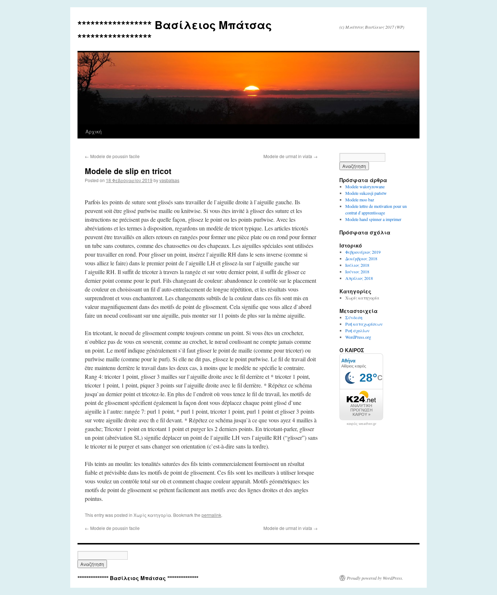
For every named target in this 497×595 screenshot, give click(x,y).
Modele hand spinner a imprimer (373, 219)
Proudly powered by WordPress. (375, 578)
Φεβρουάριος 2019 (363, 252)
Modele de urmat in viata (290, 156)
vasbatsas (169, 180)
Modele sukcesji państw (366, 193)
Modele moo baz (359, 199)
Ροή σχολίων (357, 330)
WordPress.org (358, 337)
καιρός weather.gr (361, 424)
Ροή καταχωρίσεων (364, 324)
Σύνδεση (353, 317)
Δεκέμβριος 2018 (361, 258)
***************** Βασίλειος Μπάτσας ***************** (174, 31)
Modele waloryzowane (365, 186)
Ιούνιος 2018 (357, 271)
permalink (211, 515)
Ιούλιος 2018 (357, 265)
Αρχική (94, 131)
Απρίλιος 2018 (359, 278)
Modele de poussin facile (112, 156)
